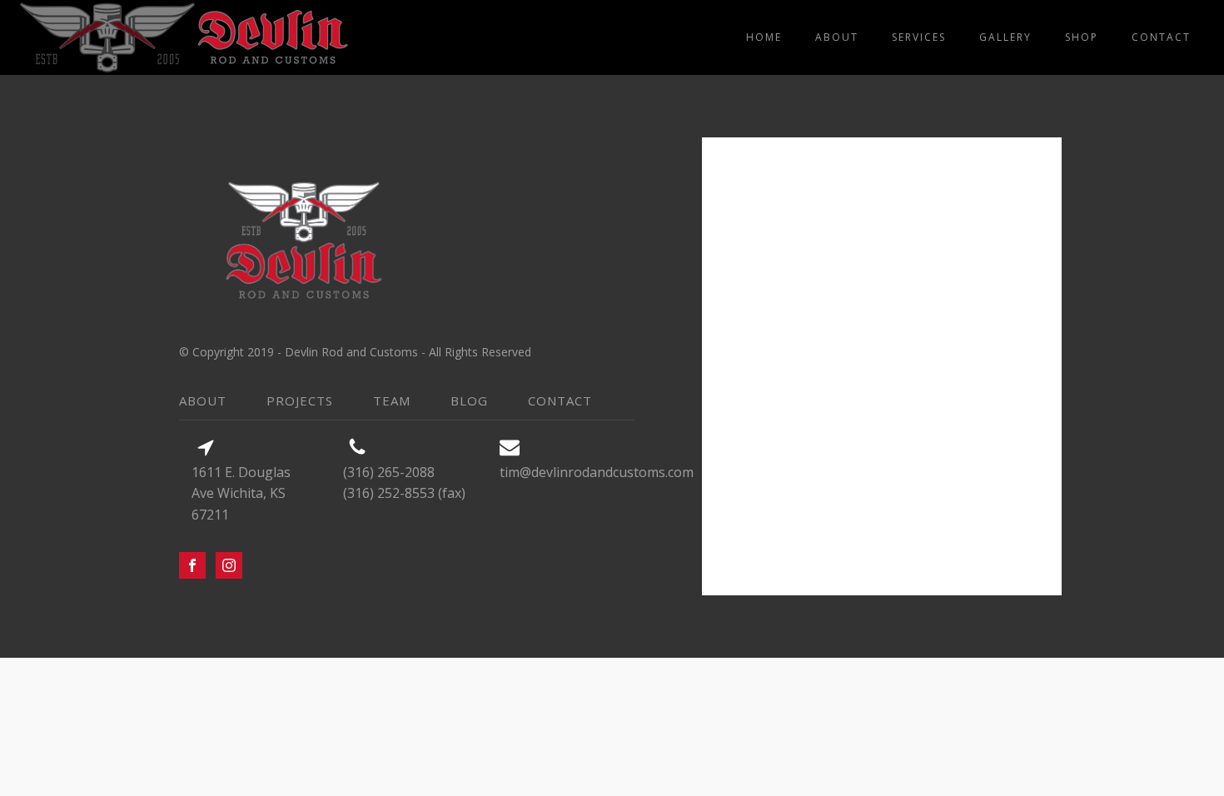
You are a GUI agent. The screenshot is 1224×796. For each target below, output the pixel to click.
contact (1161, 37)
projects (299, 400)
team (391, 400)
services (919, 37)
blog (469, 400)
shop (1081, 37)
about (836, 37)
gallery (1005, 37)
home (764, 37)
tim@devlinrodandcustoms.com (597, 472)
